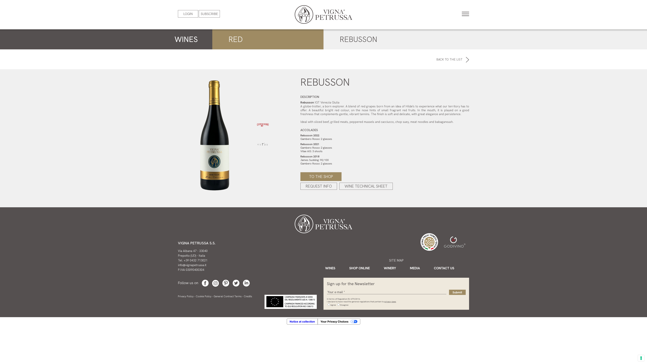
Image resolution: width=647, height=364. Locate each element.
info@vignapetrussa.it (192, 265)
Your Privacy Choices (334, 321)
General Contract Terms (228, 296)
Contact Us (444, 268)
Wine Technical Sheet (366, 186)
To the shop (321, 176)
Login (188, 14)
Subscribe (209, 14)
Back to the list (449, 59)
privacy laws (390, 301)
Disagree (344, 305)
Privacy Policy (186, 296)
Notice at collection (302, 321)
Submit (457, 292)
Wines (330, 268)
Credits (248, 296)
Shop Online (359, 268)
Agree (333, 305)
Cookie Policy (203, 296)
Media (415, 268)
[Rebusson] (214, 134)
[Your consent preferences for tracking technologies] (641, 358)
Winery (390, 268)
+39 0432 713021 (195, 260)
